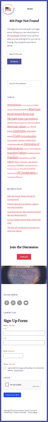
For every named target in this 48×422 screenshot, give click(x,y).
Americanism (23, 123)
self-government (29, 169)
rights (21, 169)
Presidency (20, 165)
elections (26, 149)
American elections (20, 109)
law (34, 158)
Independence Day (23, 158)
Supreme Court (11, 173)
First (5, 329)
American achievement (27, 105)
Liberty (10, 162)
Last (5, 338)
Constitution (30, 140)
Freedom (12, 157)
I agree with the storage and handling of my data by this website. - (26, 369)
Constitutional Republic (15, 144)
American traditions (33, 123)
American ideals (13, 123)
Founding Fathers (17, 152)
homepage (14, 36)
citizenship (19, 131)
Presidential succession (13, 168)
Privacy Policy (18, 370)
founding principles (33, 153)
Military (17, 162)
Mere (35, 412)
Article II (28, 127)
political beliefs (33, 162)
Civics (16, 136)
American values (16, 126)
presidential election (31, 165)
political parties (11, 165)
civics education (28, 136)
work (21, 177)
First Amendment (35, 149)
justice (30, 158)
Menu (30, 9)
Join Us (24, 257)
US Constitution (26, 172)
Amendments (14, 104)
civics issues (12, 140)
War (17, 177)
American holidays (28, 118)
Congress (21, 140)
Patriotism (23, 162)
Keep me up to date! (12, 395)
